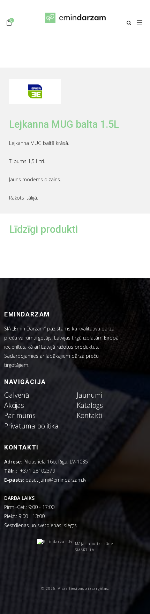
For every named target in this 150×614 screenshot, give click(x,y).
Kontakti (89, 415)
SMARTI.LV (85, 549)
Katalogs (90, 405)
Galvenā (16, 395)
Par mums (20, 415)
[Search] (129, 23)
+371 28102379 (37, 470)
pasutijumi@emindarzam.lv (57, 479)
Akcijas (14, 405)
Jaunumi (89, 395)
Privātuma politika (31, 426)
